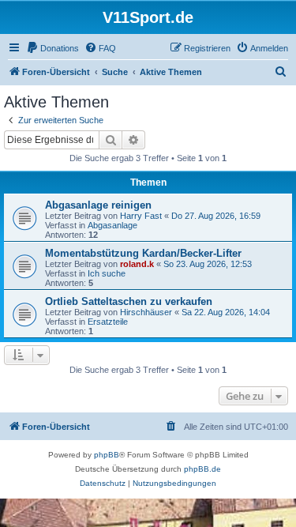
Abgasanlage (112, 225)
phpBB (106, 454)
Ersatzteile (108, 321)
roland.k (137, 264)
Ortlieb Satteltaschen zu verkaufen (128, 301)
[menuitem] (52, 48)
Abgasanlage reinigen (98, 205)
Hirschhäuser (146, 312)
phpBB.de (202, 469)
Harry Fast (141, 215)
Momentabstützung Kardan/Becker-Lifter (143, 253)
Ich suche (107, 273)
